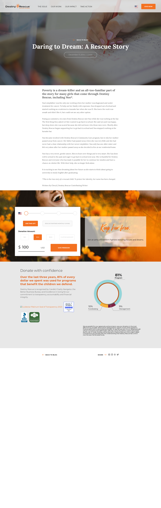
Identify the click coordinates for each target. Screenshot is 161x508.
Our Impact (71, 7)
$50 (25, 237)
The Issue (42, 7)
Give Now (148, 6)
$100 (37, 237)
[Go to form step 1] (26, 213)
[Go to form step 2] (42, 213)
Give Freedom (64, 248)
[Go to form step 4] (75, 213)
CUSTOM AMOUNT (67, 237)
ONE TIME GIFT (30, 223)
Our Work (56, 7)
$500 (50, 237)
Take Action (86, 7)
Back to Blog (82, 40)
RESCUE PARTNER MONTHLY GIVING (57, 223)
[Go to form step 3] (59, 213)
